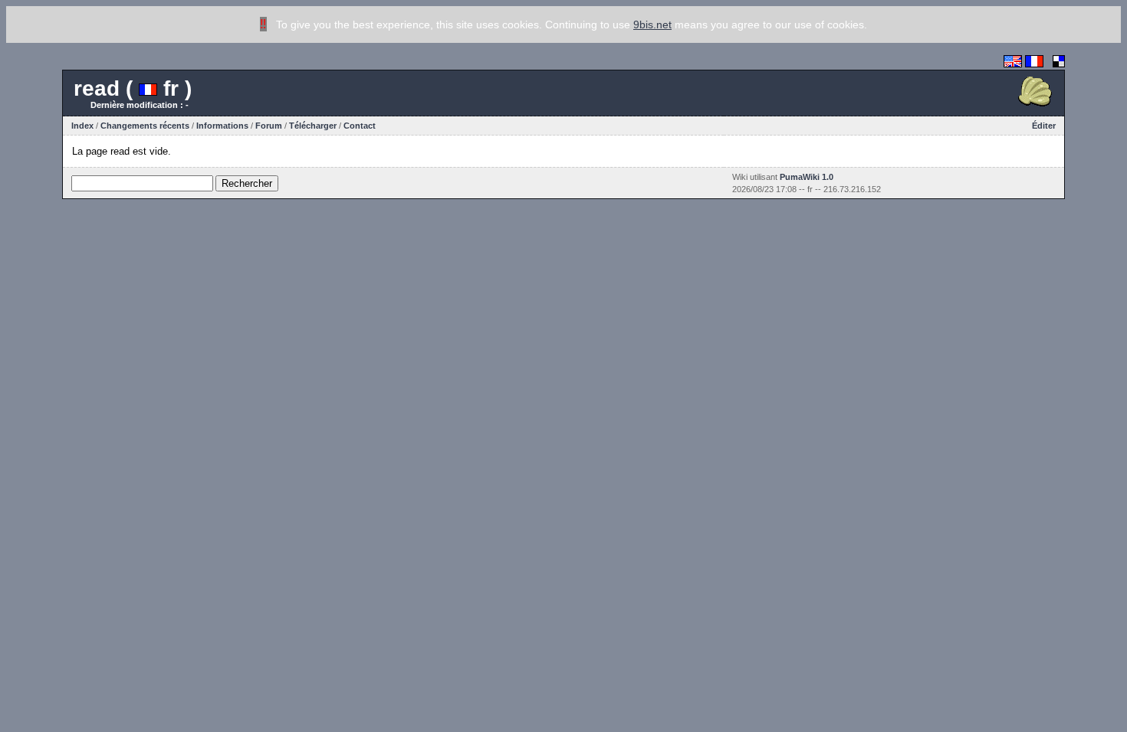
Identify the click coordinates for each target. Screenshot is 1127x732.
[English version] (1013, 63)
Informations (222, 125)
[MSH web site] (1035, 106)
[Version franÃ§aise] (1034, 63)
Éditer (1044, 125)
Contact (359, 125)
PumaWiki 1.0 (806, 176)
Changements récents (144, 125)
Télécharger (313, 125)
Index (82, 125)
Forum (268, 125)
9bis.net (652, 24)
